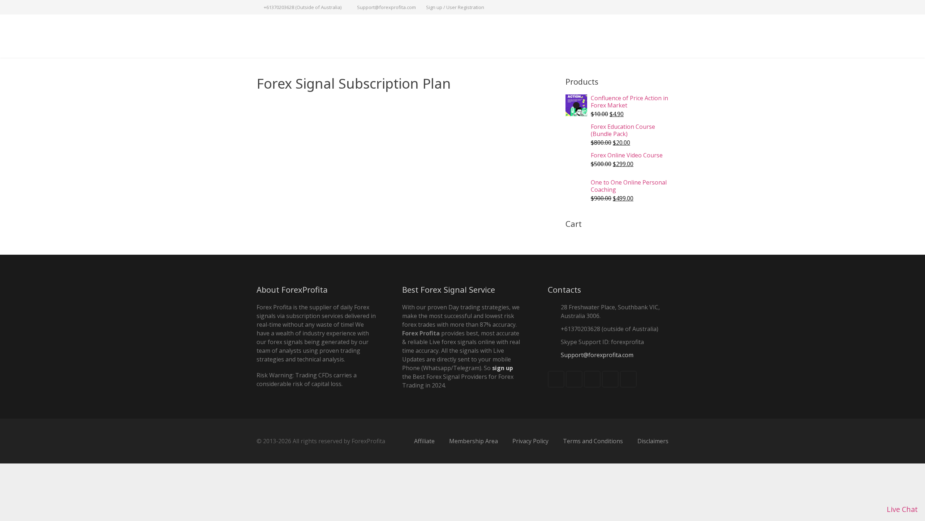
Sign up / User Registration (455, 7)
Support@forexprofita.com (386, 7)
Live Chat (901, 509)
